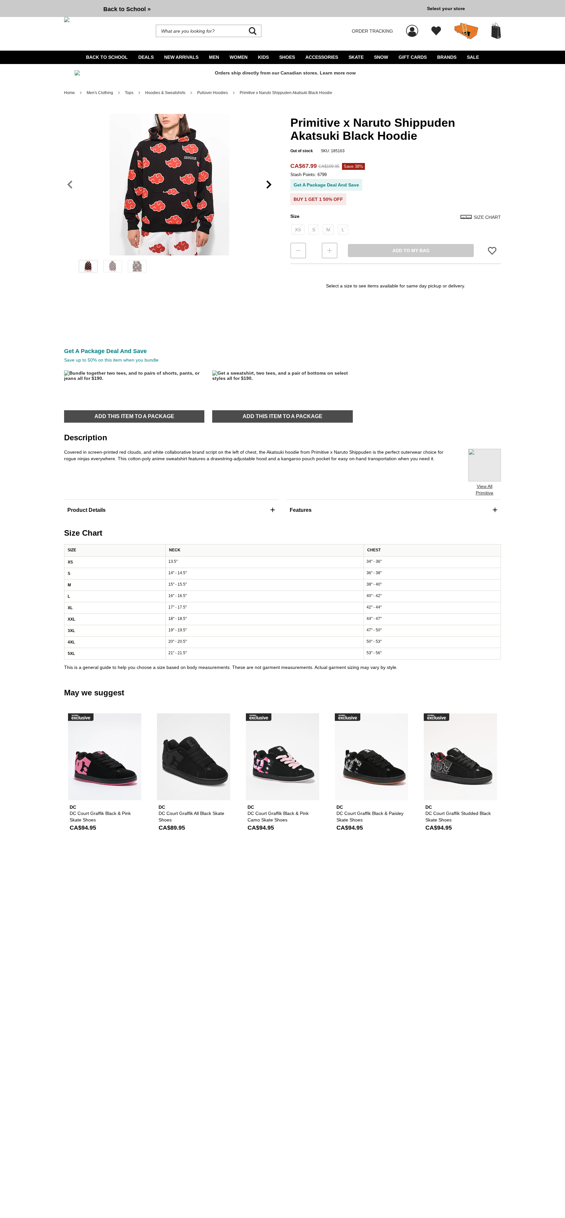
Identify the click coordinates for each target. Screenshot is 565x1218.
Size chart (487, 217)
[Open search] (253, 31)
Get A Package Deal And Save (326, 184)
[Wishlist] (436, 31)
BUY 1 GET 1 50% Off (318, 199)
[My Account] (412, 27)
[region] (169, 195)
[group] (243, 8)
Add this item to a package (134, 416)
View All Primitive (484, 489)
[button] (169, 184)
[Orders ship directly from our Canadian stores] (282, 75)
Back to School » (127, 9)
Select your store (446, 8)
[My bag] (496, 31)
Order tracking (372, 31)
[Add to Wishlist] (492, 250)
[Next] (269, 184)
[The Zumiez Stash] (466, 31)
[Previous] (70, 184)
